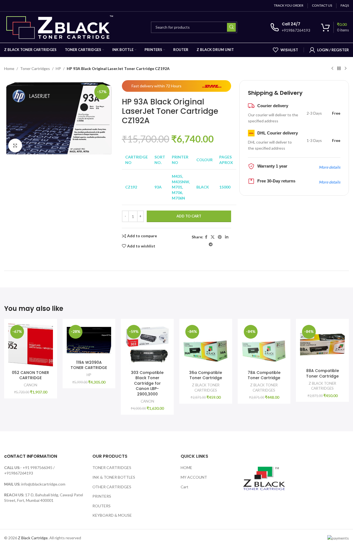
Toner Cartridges (35, 68)
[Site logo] (61, 26)
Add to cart (188, 216)
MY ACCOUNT (194, 477)
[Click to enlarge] (15, 145)
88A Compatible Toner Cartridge (322, 373)
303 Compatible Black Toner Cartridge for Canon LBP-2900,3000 (147, 383)
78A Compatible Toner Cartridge (264, 375)
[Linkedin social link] (226, 237)
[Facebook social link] (206, 237)
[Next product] (345, 68)
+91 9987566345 (37, 467)
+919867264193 (18, 473)
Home (9, 68)
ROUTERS (101, 505)
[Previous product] (332, 68)
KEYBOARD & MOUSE (112, 515)
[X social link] (212, 237)
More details (329, 167)
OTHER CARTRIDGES (111, 486)
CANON (30, 385)
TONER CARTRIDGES (111, 467)
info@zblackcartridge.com (43, 484)
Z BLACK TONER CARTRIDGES (206, 387)
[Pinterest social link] (219, 237)
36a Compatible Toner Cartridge (205, 375)
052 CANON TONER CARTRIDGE (30, 375)
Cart (184, 486)
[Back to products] (339, 68)
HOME (186, 467)
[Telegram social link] (210, 244)
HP (58, 68)
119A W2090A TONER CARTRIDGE (89, 365)
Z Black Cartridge (33, 537)
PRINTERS (101, 496)
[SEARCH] (231, 27)
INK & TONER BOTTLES (113, 477)
